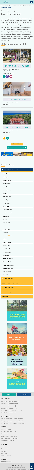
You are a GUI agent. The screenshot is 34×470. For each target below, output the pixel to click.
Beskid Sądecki (6, 183)
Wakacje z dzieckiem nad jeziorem (10, 406)
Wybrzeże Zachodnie (8, 265)
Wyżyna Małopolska (8, 268)
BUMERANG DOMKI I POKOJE (17, 66)
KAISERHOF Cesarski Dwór (17, 128)
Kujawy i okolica (7, 226)
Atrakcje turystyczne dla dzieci (15, 5)
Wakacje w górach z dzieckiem (10, 283)
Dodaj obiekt (9, 394)
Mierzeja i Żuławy (27, 5)
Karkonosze (6, 216)
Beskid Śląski (6, 186)
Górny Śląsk (6, 206)
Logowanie (24, 394)
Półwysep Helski (7, 242)
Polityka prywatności (6, 455)
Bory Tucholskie (7, 196)
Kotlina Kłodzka (7, 222)
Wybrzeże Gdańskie (8, 258)
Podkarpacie (6, 177)
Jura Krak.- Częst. (7, 213)
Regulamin (4, 453)
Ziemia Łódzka (6, 275)
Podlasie (5, 239)
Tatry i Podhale (6, 248)
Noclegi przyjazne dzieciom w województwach (13, 423)
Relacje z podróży (6, 292)
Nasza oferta (4, 449)
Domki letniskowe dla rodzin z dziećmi (11, 410)
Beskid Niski (6, 173)
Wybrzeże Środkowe (8, 262)
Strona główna (4, 5)
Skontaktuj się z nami (7, 461)
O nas (3, 446)
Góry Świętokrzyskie (8, 209)
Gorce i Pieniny (6, 203)
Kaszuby (5, 219)
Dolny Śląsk (6, 200)
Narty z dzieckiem (8, 278)
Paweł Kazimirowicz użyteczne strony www (19, 469)
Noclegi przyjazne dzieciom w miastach (12, 418)
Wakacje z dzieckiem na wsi (9, 408)
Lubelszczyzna (6, 229)
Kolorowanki (5, 296)
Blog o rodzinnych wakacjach (9, 436)
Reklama (3, 451)
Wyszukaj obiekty (17, 143)
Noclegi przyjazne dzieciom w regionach (12, 421)
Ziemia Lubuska (7, 271)
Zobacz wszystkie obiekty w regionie (16, 148)
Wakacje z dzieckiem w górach (9, 403)
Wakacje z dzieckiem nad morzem (10, 401)
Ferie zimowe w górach (8, 287)
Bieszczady (5, 193)
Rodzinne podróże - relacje (8, 431)
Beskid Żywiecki (7, 190)
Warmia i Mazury (7, 252)
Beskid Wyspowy (7, 180)
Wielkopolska (6, 255)
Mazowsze (5, 232)
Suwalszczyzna (6, 245)
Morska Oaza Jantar (17, 99)
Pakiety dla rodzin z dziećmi (8, 412)
